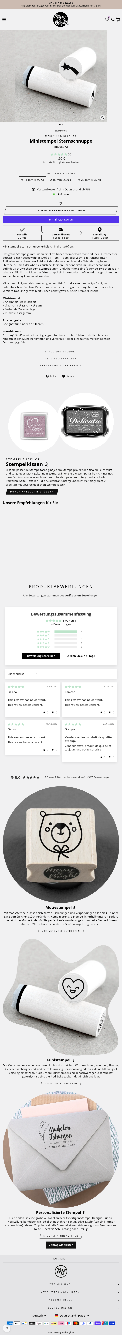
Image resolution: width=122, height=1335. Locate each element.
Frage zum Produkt (61, 351)
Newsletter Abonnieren (60, 1292)
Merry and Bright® (61, 136)
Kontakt (60, 1258)
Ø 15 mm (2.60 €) (61, 180)
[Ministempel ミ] (61, 997)
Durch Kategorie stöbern (32, 491)
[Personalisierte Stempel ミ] (61, 1149)
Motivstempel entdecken (61, 931)
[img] (16, 687)
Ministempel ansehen (61, 1083)
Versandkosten (70, 162)
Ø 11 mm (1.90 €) (32, 180)
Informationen (60, 1299)
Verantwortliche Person (61, 365)
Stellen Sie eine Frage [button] (81, 656)
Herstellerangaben (61, 358)
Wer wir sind (60, 1284)
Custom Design (60, 1307)
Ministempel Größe (61, 173)
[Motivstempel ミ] (61, 844)
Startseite (60, 130)
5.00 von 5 (69, 620)
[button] (59, 154)
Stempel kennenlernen (61, 1236)
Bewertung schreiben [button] (41, 656)
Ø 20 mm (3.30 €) (89, 180)
